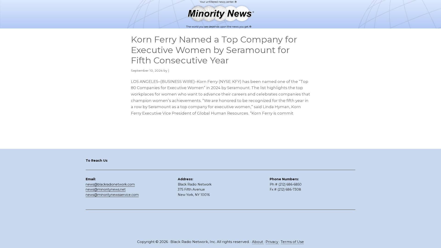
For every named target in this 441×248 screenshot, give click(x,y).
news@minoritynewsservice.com (112, 195)
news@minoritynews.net (106, 189)
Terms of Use (292, 242)
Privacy (272, 242)
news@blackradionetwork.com (110, 184)
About (258, 242)
